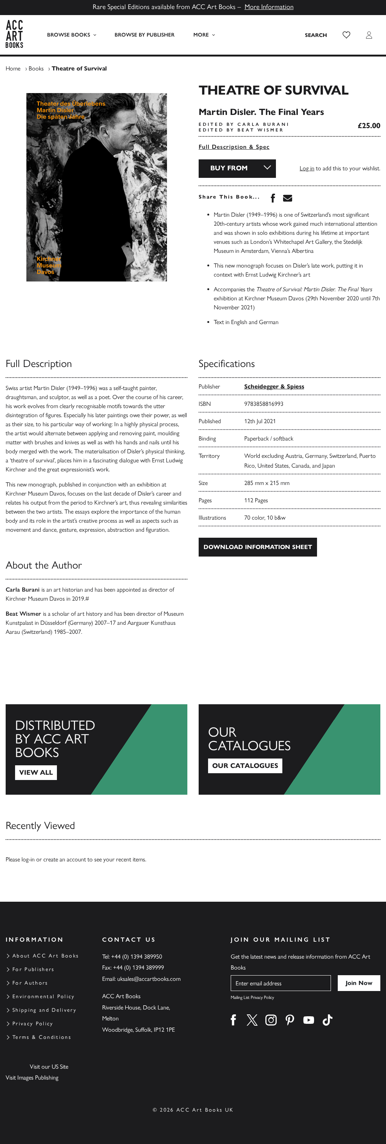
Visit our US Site (49, 1066)
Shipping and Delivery (44, 1010)
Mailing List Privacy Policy (252, 997)
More (201, 35)
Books (36, 68)
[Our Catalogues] (289, 749)
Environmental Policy (43, 996)
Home (13, 68)
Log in (307, 168)
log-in (28, 859)
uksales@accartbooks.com (149, 978)
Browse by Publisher (145, 35)
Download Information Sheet (258, 547)
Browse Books (68, 35)
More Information (269, 7)
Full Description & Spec (234, 146)
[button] (346, 35)
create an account (64, 859)
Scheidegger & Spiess (274, 386)
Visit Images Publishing (32, 1077)
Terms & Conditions (41, 1037)
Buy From (229, 168)
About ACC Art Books (45, 956)
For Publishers (33, 969)
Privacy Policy (33, 1023)
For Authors (30, 983)
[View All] (96, 749)
